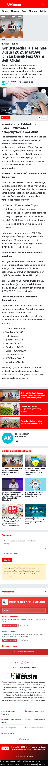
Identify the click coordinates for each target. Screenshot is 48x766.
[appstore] (24, 740)
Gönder (7, 560)
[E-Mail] (17, 441)
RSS (6, 748)
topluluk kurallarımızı (23, 568)
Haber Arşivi (9, 733)
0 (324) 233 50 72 (10, 640)
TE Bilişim (29, 756)
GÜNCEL (15, 44)
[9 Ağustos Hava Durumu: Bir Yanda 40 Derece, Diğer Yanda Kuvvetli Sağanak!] (35, 461)
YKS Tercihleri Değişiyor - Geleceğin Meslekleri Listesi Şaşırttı (35, 494)
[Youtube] (28, 662)
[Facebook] (16, 662)
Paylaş (7, 117)
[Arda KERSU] (7, 438)
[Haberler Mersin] (14, 4)
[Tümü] (45, 592)
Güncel (5, 11)
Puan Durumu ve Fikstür (36, 719)
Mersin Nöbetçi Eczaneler (9, 712)
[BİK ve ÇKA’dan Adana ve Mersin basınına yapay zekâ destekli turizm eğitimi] (12, 461)
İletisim (20, 668)
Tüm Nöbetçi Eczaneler (25, 652)
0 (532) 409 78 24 (10, 625)
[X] (20, 662)
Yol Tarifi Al (24, 625)
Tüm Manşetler (10, 728)
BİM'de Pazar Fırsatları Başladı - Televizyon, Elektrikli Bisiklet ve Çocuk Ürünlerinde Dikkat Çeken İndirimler (11, 522)
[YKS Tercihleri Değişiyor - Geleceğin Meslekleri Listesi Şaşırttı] (35, 484)
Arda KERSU (20, 436)
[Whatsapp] (32, 662)
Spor (24, 11)
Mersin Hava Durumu (36, 711)
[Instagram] (24, 662)
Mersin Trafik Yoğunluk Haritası (11, 721)
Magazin (33, 11)
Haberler (5, 44)
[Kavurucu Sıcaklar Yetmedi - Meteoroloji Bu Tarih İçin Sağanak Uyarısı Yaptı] (35, 510)
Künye (14, 668)
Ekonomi (15, 11)
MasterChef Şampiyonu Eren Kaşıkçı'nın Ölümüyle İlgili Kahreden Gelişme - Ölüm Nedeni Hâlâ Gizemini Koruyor (12, 496)
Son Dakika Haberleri (35, 728)
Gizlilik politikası (30, 668)
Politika (43, 11)
